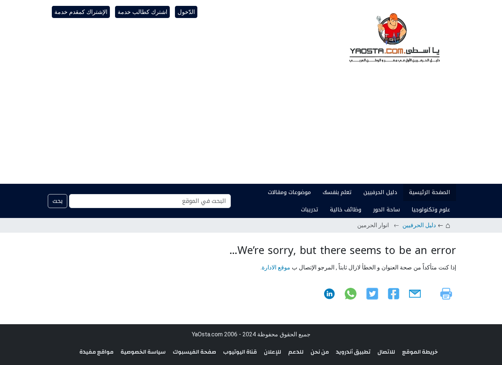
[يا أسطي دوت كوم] (393, 37)
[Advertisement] (251, 128)
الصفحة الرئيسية (429, 192)
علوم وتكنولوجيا (431, 209)
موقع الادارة (276, 267)
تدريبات (309, 209)
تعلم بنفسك (337, 192)
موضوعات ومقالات (289, 192)
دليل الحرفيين (380, 192)
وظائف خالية (345, 209)
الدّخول (186, 11)
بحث (57, 201)
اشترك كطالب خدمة (142, 11)
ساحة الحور (386, 209)
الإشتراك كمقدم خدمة (80, 11)
